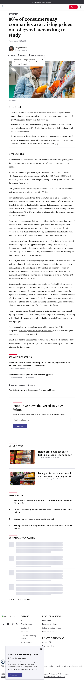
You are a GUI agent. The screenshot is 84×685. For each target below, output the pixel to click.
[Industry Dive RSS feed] (17, 624)
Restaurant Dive (48, 646)
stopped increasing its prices (30, 201)
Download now (15, 675)
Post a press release (23, 599)
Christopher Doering (17, 377)
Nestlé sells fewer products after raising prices (31, 374)
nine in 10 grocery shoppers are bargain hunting (32, 244)
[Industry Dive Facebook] (8, 624)
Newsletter (25, 632)
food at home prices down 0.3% (51, 274)
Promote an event (49, 632)
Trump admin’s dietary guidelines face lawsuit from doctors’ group (43, 526)
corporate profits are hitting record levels (35, 330)
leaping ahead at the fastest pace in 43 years (27, 267)
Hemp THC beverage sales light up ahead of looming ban (55, 453)
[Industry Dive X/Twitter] (12, 624)
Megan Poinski (21, 47)
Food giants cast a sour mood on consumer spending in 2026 (55, 474)
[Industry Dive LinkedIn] (3, 624)
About (23, 620)
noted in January (39, 204)
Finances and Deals (47, 390)
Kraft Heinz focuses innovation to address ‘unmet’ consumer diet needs (44, 501)
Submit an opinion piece (51, 628)
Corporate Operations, (28, 390)
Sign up (73, 7)
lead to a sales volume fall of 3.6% (33, 192)
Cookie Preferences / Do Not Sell (52, 677)
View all (11, 599)
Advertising (46, 620)
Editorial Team (26, 624)
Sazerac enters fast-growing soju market (34, 519)
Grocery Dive (47, 642)
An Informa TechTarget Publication (42, 2)
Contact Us (25, 628)
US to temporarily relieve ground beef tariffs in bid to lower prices (43, 511)
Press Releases (26, 642)
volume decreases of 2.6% (34, 176)
